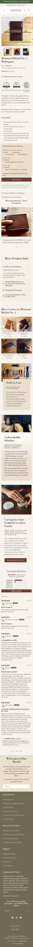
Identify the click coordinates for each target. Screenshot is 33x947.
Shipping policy (22, 941)
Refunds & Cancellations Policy (14, 803)
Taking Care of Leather (11, 831)
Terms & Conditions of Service (14, 815)
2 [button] (14, 751)
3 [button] (16, 751)
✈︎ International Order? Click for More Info (11, 197)
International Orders (10, 811)
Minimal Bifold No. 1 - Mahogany (24, 334)
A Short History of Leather (12, 842)
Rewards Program (9, 854)
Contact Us (7, 862)
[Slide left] (1, 52)
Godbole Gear (15, 936)
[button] (4, 10)
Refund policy (15, 938)
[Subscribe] (28, 786)
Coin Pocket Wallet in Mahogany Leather (17, 241)
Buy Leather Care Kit (15, 560)
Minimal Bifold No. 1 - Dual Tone (9, 356)
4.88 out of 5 (20, 575)
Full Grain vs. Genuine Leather (14, 834)
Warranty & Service (10, 858)
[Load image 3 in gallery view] (25, 52)
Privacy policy (24, 938)
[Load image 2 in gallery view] (16, 52)
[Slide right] (31, 52)
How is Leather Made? (10, 838)
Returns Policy (8, 807)
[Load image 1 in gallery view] (8, 52)
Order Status (7, 865)
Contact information (17, 943)
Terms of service (12, 941)
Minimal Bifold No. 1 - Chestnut (9, 334)
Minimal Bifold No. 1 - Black (24, 356)
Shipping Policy (8, 799)
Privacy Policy (8, 819)
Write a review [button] (16, 591)
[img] (5, 601)
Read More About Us (10, 896)
